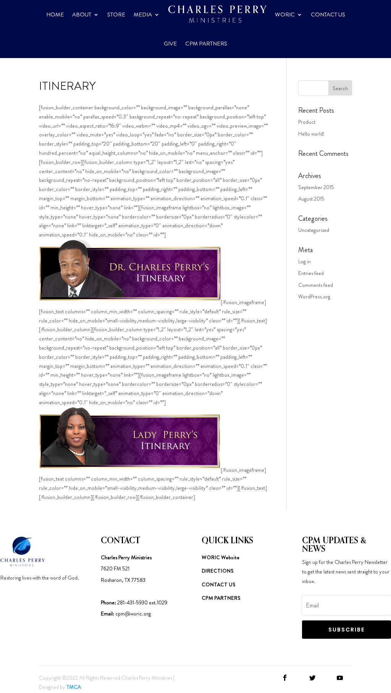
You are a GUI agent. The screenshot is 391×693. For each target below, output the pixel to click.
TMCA (73, 687)
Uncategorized (313, 230)
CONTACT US (328, 14)
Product (306, 122)
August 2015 (311, 198)
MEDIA (143, 14)
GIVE (170, 43)
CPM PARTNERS (206, 43)
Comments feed (315, 285)
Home (55, 14)
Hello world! (311, 134)
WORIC (285, 14)
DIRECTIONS (218, 571)
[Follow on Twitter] (312, 678)
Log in (304, 261)
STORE (116, 14)
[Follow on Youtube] (340, 678)
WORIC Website (220, 557)
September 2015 (316, 187)
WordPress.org (314, 296)
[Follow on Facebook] (285, 678)
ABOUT (81, 14)
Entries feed (311, 273)
